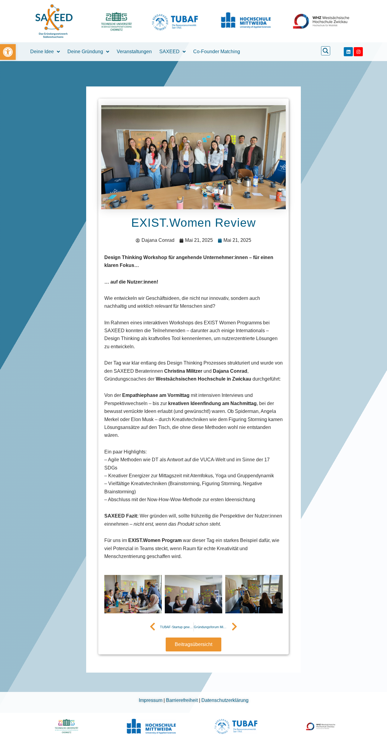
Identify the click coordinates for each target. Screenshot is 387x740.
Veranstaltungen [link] (134, 51)
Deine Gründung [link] (85, 51)
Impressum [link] (151, 700)
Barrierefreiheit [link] (182, 700)
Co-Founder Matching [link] (216, 51)
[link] (8, 52)
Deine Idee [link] (42, 51)
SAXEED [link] (169, 51)
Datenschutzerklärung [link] (225, 700)
